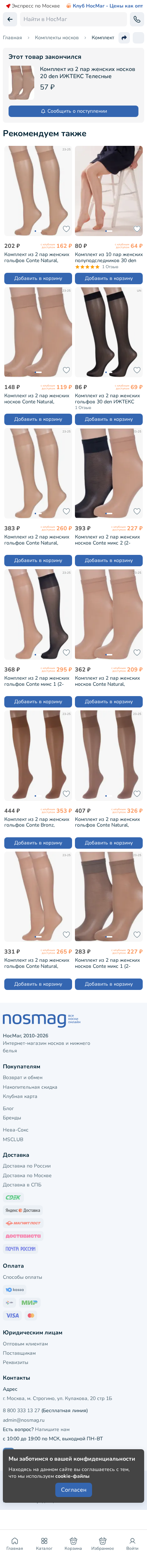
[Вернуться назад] (10, 19)
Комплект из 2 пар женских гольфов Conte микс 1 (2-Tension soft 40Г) (36, 681)
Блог (8, 1108)
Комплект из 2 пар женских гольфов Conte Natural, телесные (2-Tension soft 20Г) (36, 539)
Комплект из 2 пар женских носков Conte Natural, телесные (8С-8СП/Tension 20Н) (36, 398)
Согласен (73, 1490)
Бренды (12, 1117)
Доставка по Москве (27, 1175)
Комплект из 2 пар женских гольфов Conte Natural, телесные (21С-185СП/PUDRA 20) (107, 822)
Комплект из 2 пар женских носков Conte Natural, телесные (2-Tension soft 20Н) (107, 681)
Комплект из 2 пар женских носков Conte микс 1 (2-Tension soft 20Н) (107, 963)
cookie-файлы (72, 1476)
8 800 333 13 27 (21, 1410)
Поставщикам (19, 1353)
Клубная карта (20, 1096)
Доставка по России (27, 1166)
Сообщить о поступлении (77, 111)
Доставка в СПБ (22, 1184)
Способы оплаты (22, 1277)
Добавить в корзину (38, 278)
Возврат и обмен (22, 1077)
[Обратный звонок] (137, 19)
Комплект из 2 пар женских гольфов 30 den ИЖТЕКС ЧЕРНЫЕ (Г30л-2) (107, 398)
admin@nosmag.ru (24, 1420)
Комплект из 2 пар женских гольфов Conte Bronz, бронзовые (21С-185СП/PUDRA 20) (36, 822)
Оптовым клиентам (25, 1343)
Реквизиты (15, 1362)
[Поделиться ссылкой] (124, 38)
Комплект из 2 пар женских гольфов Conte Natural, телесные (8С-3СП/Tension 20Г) (36, 257)
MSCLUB (13, 1139)
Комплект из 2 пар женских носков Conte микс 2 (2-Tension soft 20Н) (107, 539)
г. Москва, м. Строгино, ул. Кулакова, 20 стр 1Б (57, 1398)
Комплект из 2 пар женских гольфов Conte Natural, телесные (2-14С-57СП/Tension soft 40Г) (36, 963)
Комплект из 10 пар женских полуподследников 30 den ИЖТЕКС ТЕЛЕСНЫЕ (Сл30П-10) (109, 257)
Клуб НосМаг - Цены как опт (108, 6)
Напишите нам (52, 1429)
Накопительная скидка (30, 1087)
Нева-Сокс (16, 1130)
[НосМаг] (73, 1021)
